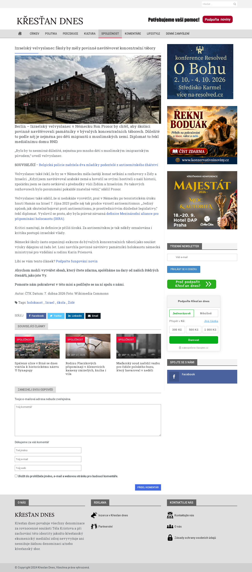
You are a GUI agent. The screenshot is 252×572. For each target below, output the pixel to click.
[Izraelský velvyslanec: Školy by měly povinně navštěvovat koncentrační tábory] (88, 89)
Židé (71, 302)
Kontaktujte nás (184, 515)
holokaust (35, 302)
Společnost (110, 33)
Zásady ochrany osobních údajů (195, 538)
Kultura (89, 33)
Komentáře (133, 33)
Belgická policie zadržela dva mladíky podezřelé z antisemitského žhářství (98, 165)
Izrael (49, 302)
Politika (51, 33)
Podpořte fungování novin (77, 261)
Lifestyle (153, 33)
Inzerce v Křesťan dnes (113, 515)
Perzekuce (70, 33)
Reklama (100, 502)
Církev (34, 33)
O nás (22, 502)
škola (61, 302)
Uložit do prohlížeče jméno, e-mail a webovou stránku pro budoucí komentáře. (68, 476)
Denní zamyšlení (177, 33)
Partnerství (105, 526)
